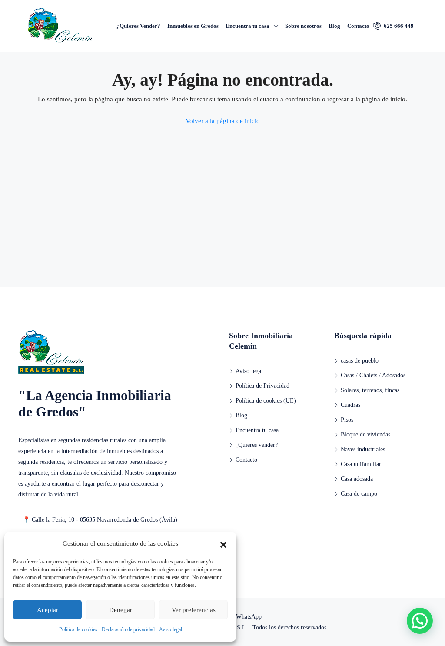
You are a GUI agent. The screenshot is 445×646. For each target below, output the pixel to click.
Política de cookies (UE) (266, 400)
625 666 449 (398, 26)
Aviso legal (170, 629)
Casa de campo (359, 493)
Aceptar (47, 609)
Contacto (358, 26)
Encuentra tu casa (247, 26)
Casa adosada (357, 479)
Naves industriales (363, 449)
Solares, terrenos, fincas (370, 390)
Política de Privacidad (262, 386)
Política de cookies (78, 629)
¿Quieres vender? (257, 445)
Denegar (120, 609)
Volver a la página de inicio (223, 120)
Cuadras (350, 405)
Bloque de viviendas (365, 434)
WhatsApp (248, 616)
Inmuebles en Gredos (193, 26)
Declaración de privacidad (128, 629)
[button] (223, 543)
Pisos (347, 419)
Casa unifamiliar (361, 464)
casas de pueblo (360, 360)
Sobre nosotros (303, 26)
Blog (334, 26)
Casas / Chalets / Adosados (373, 375)
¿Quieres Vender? (138, 26)
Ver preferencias (194, 609)
